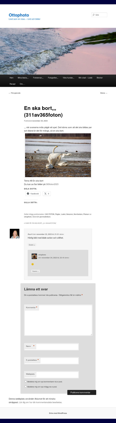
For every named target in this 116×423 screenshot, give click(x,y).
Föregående (15, 93)
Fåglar (57, 214)
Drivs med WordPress (58, 413)
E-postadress (32, 360)
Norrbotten (78, 214)
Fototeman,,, (38, 77)
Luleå (63, 214)
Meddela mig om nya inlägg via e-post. (42, 386)
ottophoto (28, 216)
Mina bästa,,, (23, 77)
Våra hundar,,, (68, 77)
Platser (86, 214)
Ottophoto (19, 15)
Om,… (22, 83)
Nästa (103, 93)
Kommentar (31, 307)
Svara (32, 244)
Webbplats (30, 374)
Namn (30, 346)
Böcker (100, 77)
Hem (11, 77)
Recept (12, 83)
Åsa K (30, 234)
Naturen (69, 214)
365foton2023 (52, 184)
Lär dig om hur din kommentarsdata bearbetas (40, 402)
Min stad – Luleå (85, 77)
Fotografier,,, (53, 77)
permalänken (45, 216)
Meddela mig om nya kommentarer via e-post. (44, 381)
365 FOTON (49, 214)
